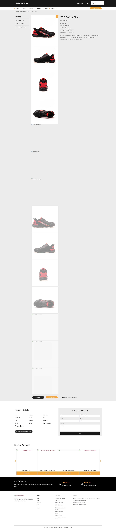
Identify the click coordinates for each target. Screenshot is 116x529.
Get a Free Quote (96, 8)
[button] (15, 461)
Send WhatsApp (38, 397)
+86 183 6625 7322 (66, 485)
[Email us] (82, 484)
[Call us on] (60, 484)
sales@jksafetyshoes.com (90, 485)
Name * (61, 414)
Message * (62, 423)
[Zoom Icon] (57, 16)
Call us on (65, 482)
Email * (61, 418)
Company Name (83, 414)
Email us (87, 482)
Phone (81, 418)
